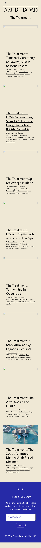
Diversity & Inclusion (22, 301)
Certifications (10, 301)
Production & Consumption (15, 76)
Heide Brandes (12, 186)
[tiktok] (22, 489)
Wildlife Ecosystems (21, 416)
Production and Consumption (19, 139)
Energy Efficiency (23, 246)
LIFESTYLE (22, 189)
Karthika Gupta (13, 465)
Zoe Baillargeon (13, 133)
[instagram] (18, 489)
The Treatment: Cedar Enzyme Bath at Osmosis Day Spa (20, 234)
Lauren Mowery (13, 69)
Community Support (12, 74)
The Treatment (23, 72)
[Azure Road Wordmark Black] (20, 9)
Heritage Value (25, 74)
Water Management (21, 248)
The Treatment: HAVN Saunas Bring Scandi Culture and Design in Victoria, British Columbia (19, 121)
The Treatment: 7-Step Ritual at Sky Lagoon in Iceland (18, 345)
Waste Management (22, 193)
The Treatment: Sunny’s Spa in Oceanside (17, 289)
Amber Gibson (12, 242)
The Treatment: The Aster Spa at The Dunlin (20, 402)
